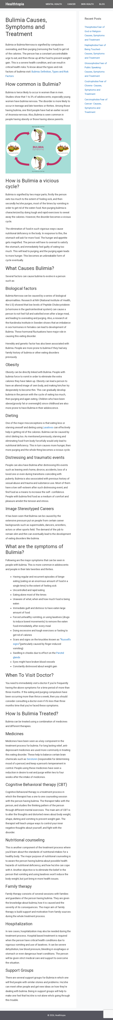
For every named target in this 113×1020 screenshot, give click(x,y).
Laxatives (48, 427)
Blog (102, 4)
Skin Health (87, 4)
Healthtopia (15, 4)
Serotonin (32, 759)
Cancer (71, 4)
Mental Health (54, 4)
